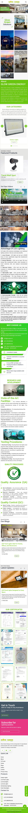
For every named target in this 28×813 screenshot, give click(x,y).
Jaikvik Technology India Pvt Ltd (14, 811)
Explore (20, 182)
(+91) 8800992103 (8, 343)
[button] (26, 126)
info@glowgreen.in (8, 338)
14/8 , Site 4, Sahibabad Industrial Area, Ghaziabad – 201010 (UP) (13, 347)
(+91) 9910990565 (8, 341)
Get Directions (5, 715)
